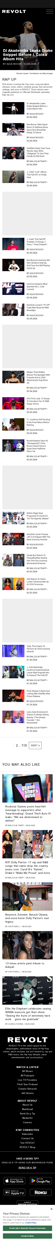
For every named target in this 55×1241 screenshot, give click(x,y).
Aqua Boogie (14, 64)
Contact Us (27, 1138)
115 (24, 745)
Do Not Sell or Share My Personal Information (27, 1228)
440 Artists (27, 1093)
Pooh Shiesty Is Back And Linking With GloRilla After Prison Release (38, 693)
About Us (27, 1104)
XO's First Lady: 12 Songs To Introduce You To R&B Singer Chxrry (38, 401)
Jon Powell (14, 926)
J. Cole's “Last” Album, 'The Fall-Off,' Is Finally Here (37, 174)
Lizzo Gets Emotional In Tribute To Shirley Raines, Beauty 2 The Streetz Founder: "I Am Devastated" (38, 717)
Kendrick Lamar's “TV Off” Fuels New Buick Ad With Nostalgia (38, 307)
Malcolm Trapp (38, 161)
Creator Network (27, 1088)
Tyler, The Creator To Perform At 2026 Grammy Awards (38, 649)
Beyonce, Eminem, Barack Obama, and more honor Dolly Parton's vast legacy (27, 918)
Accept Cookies (27, 1236)
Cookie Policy (31, 1223)
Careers (27, 1122)
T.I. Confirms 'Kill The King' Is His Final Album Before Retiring (38, 422)
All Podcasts (27, 1075)
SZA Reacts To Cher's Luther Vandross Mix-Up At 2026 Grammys (38, 581)
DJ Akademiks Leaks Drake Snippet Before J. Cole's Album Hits (37, 106)
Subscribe (27, 1134)
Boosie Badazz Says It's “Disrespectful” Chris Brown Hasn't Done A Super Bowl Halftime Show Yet (37, 446)
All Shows (27, 1071)
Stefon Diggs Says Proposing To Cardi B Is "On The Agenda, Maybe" (38, 516)
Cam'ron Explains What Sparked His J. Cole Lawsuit (37, 286)
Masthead (27, 1109)
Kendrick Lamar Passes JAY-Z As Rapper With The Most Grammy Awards (38, 537)
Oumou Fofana (15, 1024)
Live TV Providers (27, 1079)
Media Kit (27, 1118)
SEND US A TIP (27, 1167)
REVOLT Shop (27, 1147)
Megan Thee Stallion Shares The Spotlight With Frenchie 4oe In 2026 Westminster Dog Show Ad (38, 377)
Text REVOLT (27, 1142)
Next (34, 745)
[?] (13, 108)
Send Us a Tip (27, 1113)
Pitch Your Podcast (27, 1084)
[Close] (51, 1209)
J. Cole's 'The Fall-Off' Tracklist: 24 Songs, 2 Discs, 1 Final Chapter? (37, 242)
